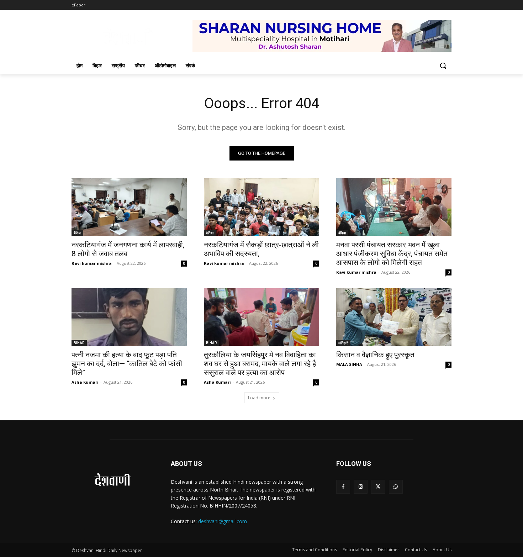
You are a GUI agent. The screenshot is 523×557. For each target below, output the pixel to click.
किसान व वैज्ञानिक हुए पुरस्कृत (375, 355)
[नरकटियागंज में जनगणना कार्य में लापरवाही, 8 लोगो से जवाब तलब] (129, 207)
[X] (378, 487)
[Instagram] (361, 487)
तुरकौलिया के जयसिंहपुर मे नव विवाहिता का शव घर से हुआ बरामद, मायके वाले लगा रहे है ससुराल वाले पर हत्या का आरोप (260, 364)
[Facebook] (343, 487)
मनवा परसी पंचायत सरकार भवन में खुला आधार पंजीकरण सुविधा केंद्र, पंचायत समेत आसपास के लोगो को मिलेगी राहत (392, 254)
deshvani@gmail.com (222, 521)
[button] (442, 65)
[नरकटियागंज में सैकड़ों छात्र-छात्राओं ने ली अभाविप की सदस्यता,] (261, 207)
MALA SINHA (349, 364)
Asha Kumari (85, 382)
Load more (259, 398)
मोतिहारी (343, 342)
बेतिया (77, 232)
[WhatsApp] (396, 487)
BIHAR (79, 342)
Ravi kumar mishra (92, 263)
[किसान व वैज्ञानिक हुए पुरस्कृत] (393, 317)
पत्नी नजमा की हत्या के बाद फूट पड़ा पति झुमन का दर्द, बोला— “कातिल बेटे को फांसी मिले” (127, 364)
